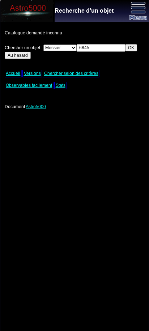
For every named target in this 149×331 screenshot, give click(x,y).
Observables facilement (29, 85)
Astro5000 (36, 106)
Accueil (13, 73)
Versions (32, 73)
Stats (60, 85)
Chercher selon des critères (71, 73)
